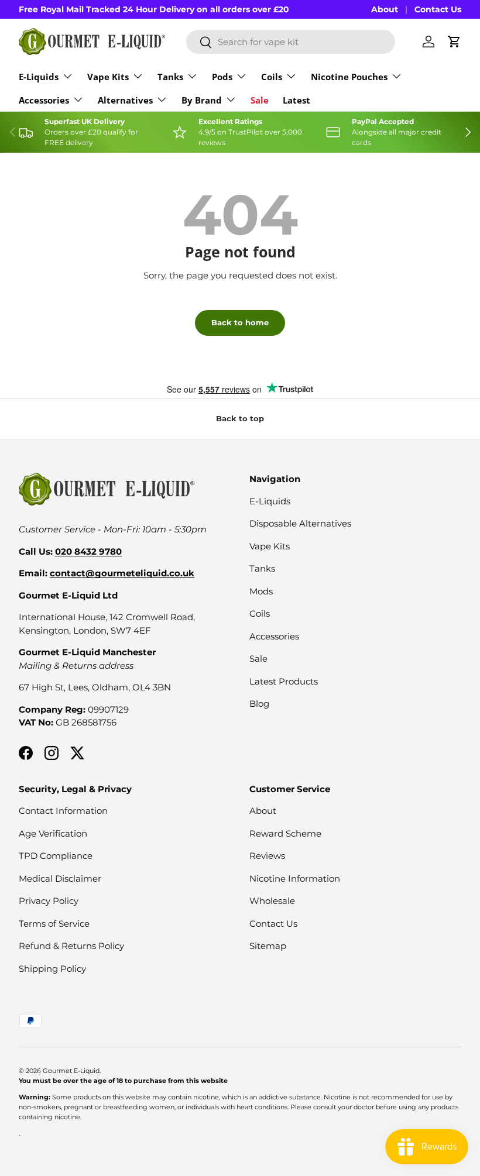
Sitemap (267, 945)
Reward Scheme (285, 833)
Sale (260, 100)
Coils (259, 613)
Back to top (240, 418)
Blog (259, 703)
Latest (296, 100)
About (384, 9)
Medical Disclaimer (60, 878)
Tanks (262, 568)
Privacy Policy (48, 900)
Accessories (274, 636)
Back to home (240, 322)
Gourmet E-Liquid (71, 1071)
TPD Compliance (55, 855)
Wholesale (272, 900)
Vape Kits (269, 546)
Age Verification (53, 833)
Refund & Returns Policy (71, 945)
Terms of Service (54, 923)
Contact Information (63, 810)
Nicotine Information (294, 878)
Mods (261, 591)
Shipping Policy (52, 968)
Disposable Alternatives (300, 523)
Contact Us (437, 9)
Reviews (267, 855)
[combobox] (290, 42)
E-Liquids (269, 501)
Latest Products (283, 681)
